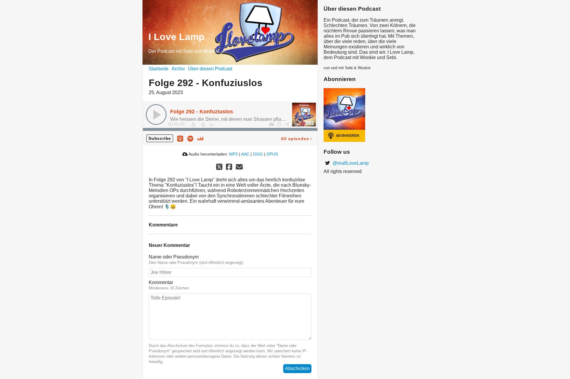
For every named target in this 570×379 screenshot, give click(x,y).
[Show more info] (279, 124)
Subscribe (159, 138)
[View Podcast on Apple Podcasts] (180, 138)
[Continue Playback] (156, 114)
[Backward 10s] (193, 125)
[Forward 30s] (203, 125)
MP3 (233, 154)
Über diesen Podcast (210, 68)
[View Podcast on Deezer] (200, 138)
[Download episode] (271, 124)
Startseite (159, 68)
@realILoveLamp (350, 163)
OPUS (272, 154)
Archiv (178, 68)
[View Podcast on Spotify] (190, 138)
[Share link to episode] (287, 124)
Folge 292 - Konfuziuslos (201, 112)
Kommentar (161, 282)
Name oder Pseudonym (174, 256)
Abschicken (297, 368)
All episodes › (296, 138)
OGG (258, 154)
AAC (245, 154)
